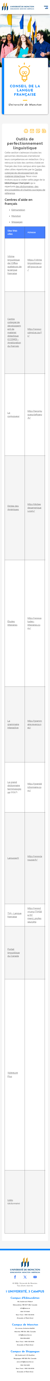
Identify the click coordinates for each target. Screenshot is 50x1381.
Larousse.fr (13, 858)
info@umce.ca (25, 1308)
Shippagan (17, 222)
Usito (10, 1200)
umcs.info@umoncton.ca (25, 1362)
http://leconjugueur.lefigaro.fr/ (34, 414)
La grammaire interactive (13, 724)
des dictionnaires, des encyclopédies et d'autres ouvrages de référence (25, 190)
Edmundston (18, 210)
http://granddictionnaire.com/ (34, 787)
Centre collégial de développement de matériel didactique (23, 173)
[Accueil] (18, 7)
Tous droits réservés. (25, 1286)
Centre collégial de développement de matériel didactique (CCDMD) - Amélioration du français (14, 332)
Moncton (16, 216)
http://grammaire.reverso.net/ (34, 724)
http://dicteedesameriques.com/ (34, 507)
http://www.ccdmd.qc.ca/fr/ (34, 332)
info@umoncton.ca (25, 1335)
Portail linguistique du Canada (13, 952)
